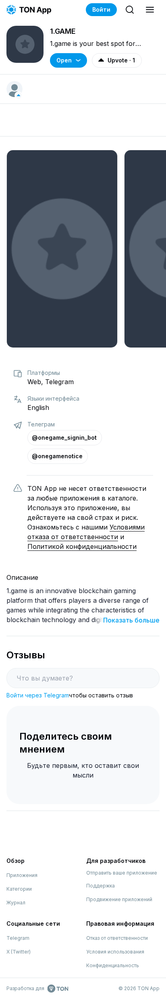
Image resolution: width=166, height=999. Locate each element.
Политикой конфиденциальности (82, 546)
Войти (101, 9)
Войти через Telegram (37, 695)
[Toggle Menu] (150, 9)
